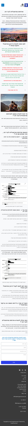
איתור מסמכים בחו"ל (22, 384)
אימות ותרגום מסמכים (21, 387)
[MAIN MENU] (2, 5)
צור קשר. (24, 379)
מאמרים (24, 391)
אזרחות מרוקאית (22, 389)
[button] (26, 5)
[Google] (25, 370)
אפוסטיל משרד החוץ (22, 386)
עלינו (25, 377)
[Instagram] (22, 370)
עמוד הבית (24, 375)
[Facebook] (19, 370)
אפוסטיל (15, 164)
